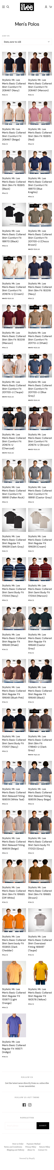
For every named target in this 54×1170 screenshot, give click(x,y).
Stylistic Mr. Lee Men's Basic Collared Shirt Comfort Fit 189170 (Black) (14, 236)
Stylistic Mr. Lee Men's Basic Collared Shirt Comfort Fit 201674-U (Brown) (40, 440)
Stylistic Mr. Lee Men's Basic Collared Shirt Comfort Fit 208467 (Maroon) (40, 85)
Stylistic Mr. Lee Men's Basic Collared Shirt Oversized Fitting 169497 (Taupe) (40, 943)
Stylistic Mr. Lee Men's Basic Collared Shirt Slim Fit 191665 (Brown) (40, 892)
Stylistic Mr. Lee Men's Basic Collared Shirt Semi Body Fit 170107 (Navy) (14, 741)
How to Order (17, 1144)
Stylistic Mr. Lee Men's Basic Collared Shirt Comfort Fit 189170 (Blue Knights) (40, 185)
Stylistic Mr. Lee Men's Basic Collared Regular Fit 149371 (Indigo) (14, 1047)
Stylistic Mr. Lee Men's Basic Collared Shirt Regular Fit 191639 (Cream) (40, 541)
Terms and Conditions (13, 1147)
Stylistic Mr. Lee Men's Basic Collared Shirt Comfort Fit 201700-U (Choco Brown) (40, 237)
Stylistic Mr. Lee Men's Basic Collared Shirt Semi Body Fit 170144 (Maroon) (40, 591)
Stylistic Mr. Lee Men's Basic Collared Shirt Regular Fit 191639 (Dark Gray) (14, 541)
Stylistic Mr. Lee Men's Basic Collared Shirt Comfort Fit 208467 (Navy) (14, 85)
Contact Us (42, 1150)
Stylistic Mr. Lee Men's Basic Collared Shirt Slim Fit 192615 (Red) (40, 134)
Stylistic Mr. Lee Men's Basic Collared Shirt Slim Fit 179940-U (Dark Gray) (40, 743)
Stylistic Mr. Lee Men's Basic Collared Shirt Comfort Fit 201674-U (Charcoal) (14, 441)
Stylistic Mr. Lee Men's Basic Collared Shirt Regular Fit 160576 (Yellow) (40, 994)
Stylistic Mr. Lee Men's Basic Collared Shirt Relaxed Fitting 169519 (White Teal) (14, 794)
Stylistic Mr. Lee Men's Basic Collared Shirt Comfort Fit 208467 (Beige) (14, 134)
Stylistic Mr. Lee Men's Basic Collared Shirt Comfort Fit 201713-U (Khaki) (40, 338)
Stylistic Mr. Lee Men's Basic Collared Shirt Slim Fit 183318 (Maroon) (14, 338)
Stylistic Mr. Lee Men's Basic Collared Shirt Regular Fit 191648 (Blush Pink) (14, 692)
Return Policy (44, 1147)
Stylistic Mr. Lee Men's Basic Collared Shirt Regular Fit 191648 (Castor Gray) (40, 641)
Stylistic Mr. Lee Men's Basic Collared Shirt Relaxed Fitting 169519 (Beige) (14, 843)
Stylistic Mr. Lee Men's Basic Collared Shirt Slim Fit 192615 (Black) (14, 183)
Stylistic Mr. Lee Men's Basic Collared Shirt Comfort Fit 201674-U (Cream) (14, 289)
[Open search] (8, 6)
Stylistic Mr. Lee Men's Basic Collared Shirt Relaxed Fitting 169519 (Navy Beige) (40, 794)
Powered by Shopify (27, 1158)
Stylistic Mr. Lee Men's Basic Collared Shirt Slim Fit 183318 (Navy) (40, 289)
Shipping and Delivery (15, 1150)
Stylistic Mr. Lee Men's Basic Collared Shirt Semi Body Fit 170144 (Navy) (14, 591)
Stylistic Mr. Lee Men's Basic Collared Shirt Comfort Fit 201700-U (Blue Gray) (40, 388)
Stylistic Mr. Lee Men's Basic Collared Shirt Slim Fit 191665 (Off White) (14, 892)
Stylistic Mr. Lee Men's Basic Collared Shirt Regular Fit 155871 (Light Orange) (14, 996)
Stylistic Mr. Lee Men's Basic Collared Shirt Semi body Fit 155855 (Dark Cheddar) (14, 943)
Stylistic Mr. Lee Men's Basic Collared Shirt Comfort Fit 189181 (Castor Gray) (40, 492)
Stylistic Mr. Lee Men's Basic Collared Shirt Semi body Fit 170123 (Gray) (40, 843)
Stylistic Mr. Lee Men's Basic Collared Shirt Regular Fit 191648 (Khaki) (14, 640)
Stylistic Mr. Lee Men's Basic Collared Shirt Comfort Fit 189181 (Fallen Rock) (14, 492)
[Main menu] (3, 6)
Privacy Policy (30, 1147)
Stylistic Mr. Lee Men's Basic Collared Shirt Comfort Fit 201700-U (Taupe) (14, 387)
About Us (31, 1150)
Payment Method (33, 1144)
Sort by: (6, 36)
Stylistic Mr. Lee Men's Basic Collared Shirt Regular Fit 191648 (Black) (40, 692)
